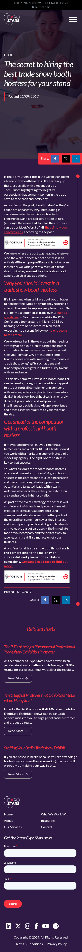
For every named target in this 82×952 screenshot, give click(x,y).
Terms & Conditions (29, 944)
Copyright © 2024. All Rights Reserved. (41, 937)
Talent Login (42, 7)
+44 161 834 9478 (56, 3)
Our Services (13, 827)
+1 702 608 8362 (30, 3)
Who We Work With (55, 814)
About (8, 820)
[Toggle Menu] (73, 19)
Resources (48, 820)
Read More (16, 678)
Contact (46, 827)
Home (8, 814)
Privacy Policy (57, 944)
